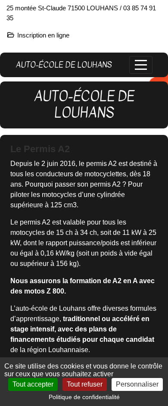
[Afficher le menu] (140, 65)
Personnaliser (137, 384)
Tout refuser (85, 384)
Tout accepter (32, 384)
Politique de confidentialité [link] (84, 397)
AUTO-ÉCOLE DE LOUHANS (64, 65)
